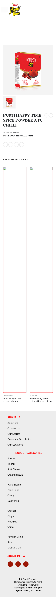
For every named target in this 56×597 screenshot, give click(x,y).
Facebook (5, 144)
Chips (10, 516)
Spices (16, 132)
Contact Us (13, 428)
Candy (10, 495)
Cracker (11, 510)
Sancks (11, 458)
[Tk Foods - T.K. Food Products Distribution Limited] (15, 9)
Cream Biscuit (15, 474)
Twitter (10, 144)
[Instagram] (26, 564)
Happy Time (13, 136)
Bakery (11, 464)
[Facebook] (10, 564)
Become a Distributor (19, 439)
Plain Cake (13, 490)
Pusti (30, 136)
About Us (12, 423)
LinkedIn (16, 144)
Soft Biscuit (13, 469)
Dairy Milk (33, 396)
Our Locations (15, 444)
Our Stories (13, 433)
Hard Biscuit (8, 396)
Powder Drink (15, 536)
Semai (10, 527)
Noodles (12, 521)
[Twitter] (18, 564)
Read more (21, 171)
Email (21, 144)
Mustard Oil (14, 547)
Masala (23, 136)
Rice (9, 542)
